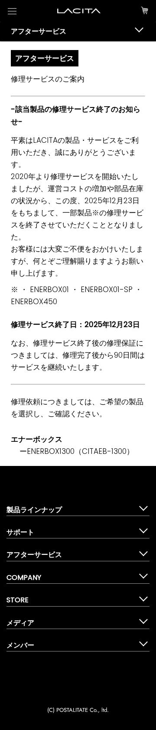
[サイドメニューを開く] (12, 11)
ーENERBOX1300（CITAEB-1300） (77, 451)
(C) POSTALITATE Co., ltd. (78, 710)
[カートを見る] (144, 10)
